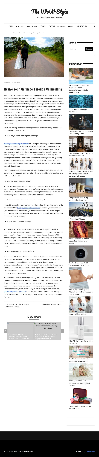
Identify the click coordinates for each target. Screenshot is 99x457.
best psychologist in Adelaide (28, 208)
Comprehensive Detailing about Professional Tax (78, 199)
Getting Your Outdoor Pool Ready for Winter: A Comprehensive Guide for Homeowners (79, 89)
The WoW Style (49, 11)
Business (61, 26)
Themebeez (90, 451)
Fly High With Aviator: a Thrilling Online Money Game (81, 132)
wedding (7, 82)
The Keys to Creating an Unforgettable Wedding (44, 336)
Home (11, 26)
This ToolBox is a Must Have (51, 304)
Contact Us (81, 26)
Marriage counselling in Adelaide (16, 144)
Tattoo (52, 26)
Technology (31, 26)
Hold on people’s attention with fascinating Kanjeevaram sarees (81, 241)
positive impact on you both (15, 291)
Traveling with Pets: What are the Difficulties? (80, 407)
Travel (43, 26)
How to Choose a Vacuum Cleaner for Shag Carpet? (79, 360)
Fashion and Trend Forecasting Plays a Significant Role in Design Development (81, 173)
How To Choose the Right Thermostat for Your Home (79, 264)
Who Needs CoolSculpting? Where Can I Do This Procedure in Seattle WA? (81, 292)
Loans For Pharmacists (77, 314)
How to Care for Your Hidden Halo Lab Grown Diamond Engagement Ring (19, 337)
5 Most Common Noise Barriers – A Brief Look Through (81, 218)
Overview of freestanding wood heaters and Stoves (81, 154)
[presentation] (5, 331)
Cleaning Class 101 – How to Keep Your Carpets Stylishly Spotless (79, 383)
